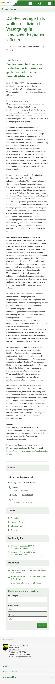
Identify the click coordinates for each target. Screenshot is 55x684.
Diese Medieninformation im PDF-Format (26, 583)
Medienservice (10, 9)
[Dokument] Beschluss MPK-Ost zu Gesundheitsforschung (24, 553)
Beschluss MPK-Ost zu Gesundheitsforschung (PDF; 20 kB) (28, 578)
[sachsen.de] (7, 2)
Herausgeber (8, 640)
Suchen (42, 625)
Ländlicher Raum (17, 522)
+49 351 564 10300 (21, 490)
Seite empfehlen (9, 677)
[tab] (27, 640)
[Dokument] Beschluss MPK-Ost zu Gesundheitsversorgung (24, 547)
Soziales (14, 530)
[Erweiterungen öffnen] (49, 3)
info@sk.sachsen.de (23, 657)
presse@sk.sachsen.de (23, 502)
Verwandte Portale (10, 672)
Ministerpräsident (17, 526)
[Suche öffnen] (39, 3)
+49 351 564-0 (21, 652)
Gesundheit (15, 518)
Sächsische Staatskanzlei (19, 645)
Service (5, 666)
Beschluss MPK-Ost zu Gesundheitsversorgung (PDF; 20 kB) (28, 571)
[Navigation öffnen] (30, 3)
